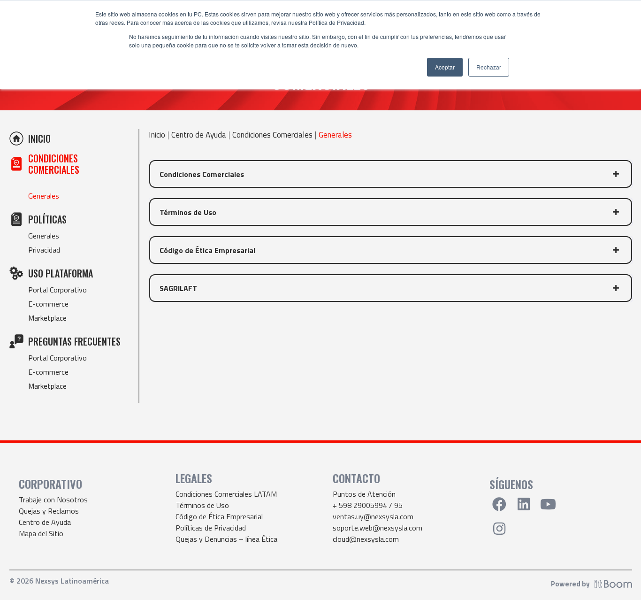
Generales (43, 195)
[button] (390, 174)
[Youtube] (548, 504)
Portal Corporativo (57, 289)
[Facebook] (499, 504)
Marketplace (47, 317)
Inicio (157, 135)
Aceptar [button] (445, 67)
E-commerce (48, 303)
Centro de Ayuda (198, 135)
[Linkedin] (524, 504)
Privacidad (44, 249)
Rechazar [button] (488, 67)
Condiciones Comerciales (272, 135)
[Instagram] (499, 528)
